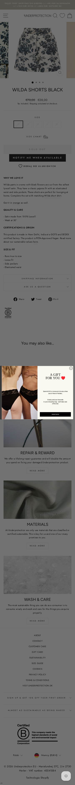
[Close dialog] (70, 368)
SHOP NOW (55, 414)
